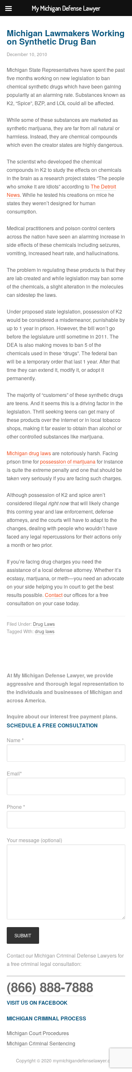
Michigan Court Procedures (38, 1033)
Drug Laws (44, 624)
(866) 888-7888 (50, 986)
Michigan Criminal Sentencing (41, 1043)
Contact (53, 595)
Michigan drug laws (29, 453)
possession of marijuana (67, 461)
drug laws (44, 631)
